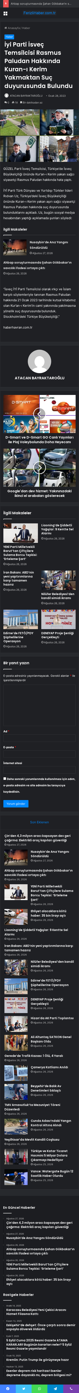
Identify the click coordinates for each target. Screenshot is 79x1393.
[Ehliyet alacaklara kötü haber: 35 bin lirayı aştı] (16, 917)
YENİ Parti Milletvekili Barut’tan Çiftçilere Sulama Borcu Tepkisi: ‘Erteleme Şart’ (20, 553)
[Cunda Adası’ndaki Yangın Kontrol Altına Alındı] (16, 1126)
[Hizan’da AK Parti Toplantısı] (16, 1024)
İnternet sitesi (12, 763)
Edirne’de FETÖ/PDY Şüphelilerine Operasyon (18, 637)
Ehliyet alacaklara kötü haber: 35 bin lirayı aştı (48, 913)
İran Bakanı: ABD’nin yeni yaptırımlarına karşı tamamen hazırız (18, 578)
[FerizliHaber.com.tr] (39, 13)
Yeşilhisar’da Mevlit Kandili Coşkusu (31, 1139)
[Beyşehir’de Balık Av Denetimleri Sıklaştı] (16, 1092)
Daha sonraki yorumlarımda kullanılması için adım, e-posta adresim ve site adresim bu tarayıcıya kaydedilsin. (39, 785)
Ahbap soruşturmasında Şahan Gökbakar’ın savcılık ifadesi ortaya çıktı (38, 872)
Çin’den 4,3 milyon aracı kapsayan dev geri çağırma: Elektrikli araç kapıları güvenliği (37, 838)
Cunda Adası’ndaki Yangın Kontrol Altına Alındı (51, 1123)
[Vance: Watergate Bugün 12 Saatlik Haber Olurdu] (16, 1177)
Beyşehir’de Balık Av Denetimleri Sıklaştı (46, 1088)
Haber (26, 28)
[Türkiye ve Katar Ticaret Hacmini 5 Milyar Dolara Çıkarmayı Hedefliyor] (16, 1157)
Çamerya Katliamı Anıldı (49, 1067)
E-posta (9, 747)
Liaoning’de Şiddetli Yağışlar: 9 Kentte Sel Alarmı (57, 529)
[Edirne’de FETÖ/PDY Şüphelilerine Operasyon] (20, 619)
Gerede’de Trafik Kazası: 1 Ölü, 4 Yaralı (33, 1056)
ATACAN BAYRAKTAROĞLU (26, 95)
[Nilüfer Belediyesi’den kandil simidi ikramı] (58, 580)
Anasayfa (13, 28)
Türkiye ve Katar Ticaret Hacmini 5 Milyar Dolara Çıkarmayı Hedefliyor (49, 1155)
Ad (6, 731)
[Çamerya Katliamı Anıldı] (16, 1073)
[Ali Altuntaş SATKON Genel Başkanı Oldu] (16, 1043)
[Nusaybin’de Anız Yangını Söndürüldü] (15, 247)
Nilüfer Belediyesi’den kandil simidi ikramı (57, 596)
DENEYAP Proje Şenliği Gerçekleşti (57, 635)
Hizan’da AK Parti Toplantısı (52, 1018)
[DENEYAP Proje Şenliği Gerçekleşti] (58, 619)
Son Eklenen (39, 822)
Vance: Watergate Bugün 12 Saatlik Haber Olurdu (52, 1173)
